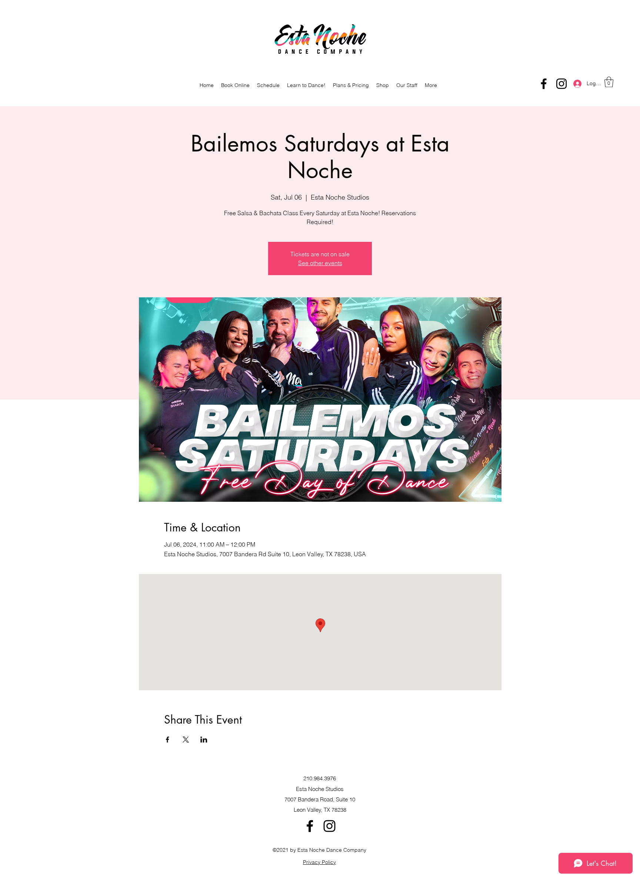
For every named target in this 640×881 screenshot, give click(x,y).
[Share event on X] (185, 739)
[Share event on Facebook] (167, 739)
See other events (320, 263)
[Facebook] (544, 84)
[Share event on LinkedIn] (203, 739)
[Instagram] (561, 84)
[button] (608, 82)
